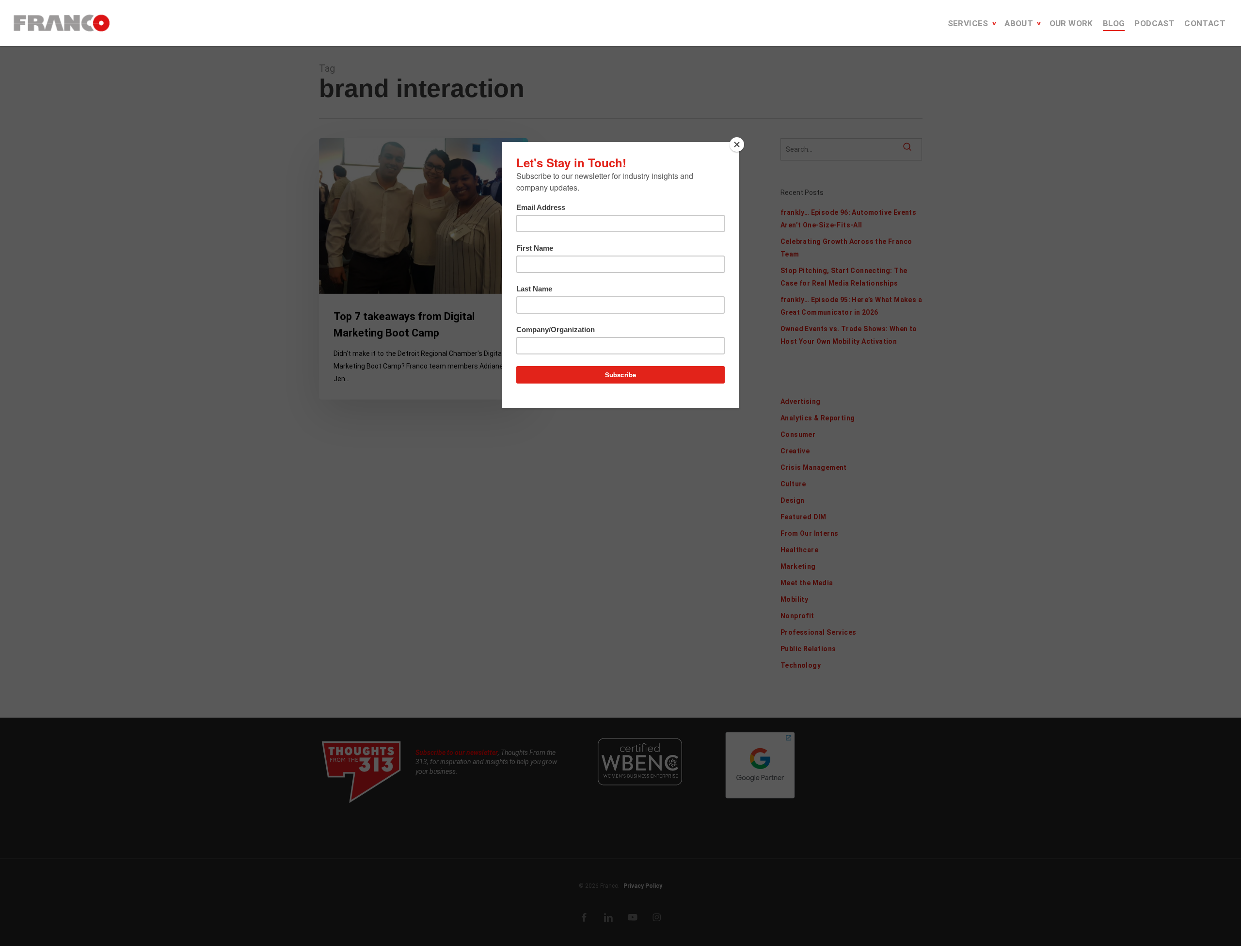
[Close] (737, 144)
